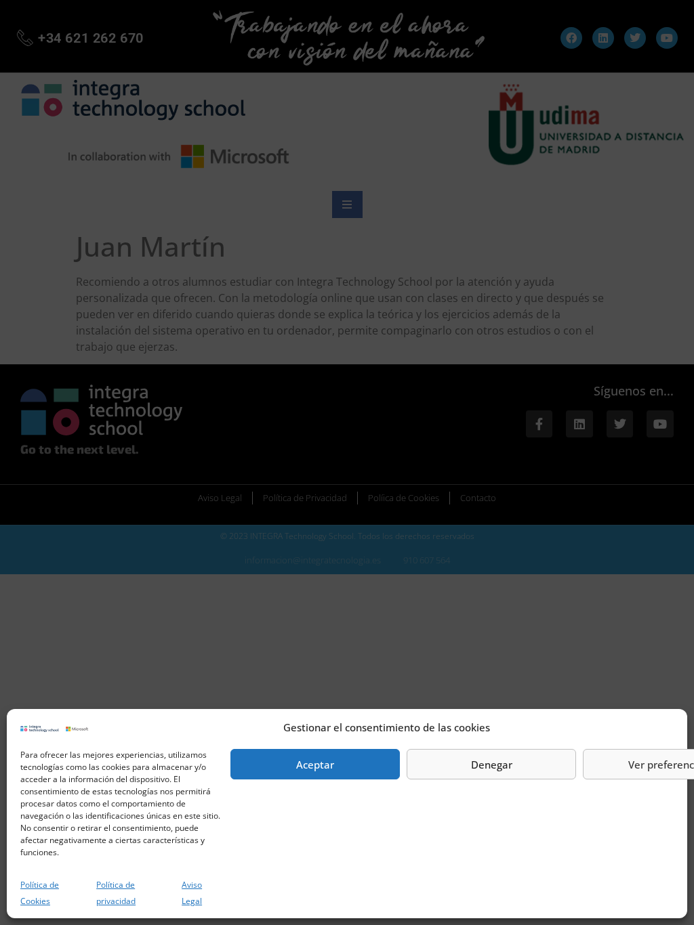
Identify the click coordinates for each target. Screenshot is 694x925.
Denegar (491, 764)
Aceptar (315, 764)
